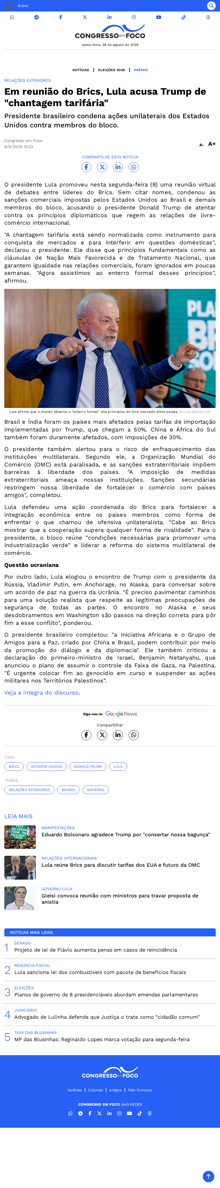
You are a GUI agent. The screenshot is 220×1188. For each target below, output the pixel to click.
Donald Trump (88, 767)
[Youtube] (158, 17)
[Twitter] (84, 17)
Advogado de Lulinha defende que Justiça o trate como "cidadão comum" (107, 1017)
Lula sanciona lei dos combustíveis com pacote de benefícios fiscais (100, 972)
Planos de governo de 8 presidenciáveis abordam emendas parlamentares (106, 994)
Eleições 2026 (111, 70)
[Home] (110, 31)
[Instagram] (134, 17)
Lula (118, 767)
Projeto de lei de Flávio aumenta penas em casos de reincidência (95, 950)
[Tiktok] (184, 17)
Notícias (80, 70)
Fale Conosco (140, 1090)
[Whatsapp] (12, 17)
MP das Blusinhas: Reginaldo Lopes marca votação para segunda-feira (102, 1039)
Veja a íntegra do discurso (41, 692)
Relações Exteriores (29, 790)
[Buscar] (211, 5)
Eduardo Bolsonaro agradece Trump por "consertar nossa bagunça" (126, 834)
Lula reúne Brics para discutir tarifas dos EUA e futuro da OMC (121, 865)
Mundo (68, 790)
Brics (14, 767)
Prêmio (141, 70)
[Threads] (208, 17)
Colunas (95, 1090)
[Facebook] (60, 17)
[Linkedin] (109, 17)
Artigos (115, 1090)
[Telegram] (36, 17)
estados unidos (46, 767)
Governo (95, 790)
